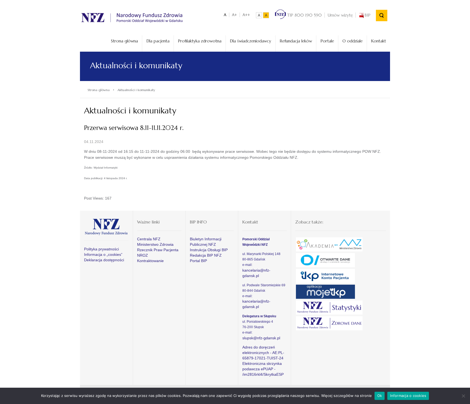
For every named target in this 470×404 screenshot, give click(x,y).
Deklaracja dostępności (104, 260)
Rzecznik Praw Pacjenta (157, 250)
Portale (327, 40)
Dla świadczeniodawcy (250, 40)
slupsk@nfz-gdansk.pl (261, 338)
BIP (367, 15)
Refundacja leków (296, 40)
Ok (379, 395)
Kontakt (378, 40)
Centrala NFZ (148, 239)
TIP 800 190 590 (304, 15)
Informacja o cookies (408, 395)
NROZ (142, 255)
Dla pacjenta (157, 40)
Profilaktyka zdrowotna (199, 40)
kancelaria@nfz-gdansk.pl (256, 273)
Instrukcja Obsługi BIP (209, 250)
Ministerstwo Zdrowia (155, 244)
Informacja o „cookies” (103, 254)
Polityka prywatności (101, 249)
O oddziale (352, 40)
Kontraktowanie (150, 261)
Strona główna (124, 40)
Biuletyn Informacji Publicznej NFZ (205, 242)
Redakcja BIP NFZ (206, 255)
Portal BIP (198, 261)
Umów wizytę (340, 15)
